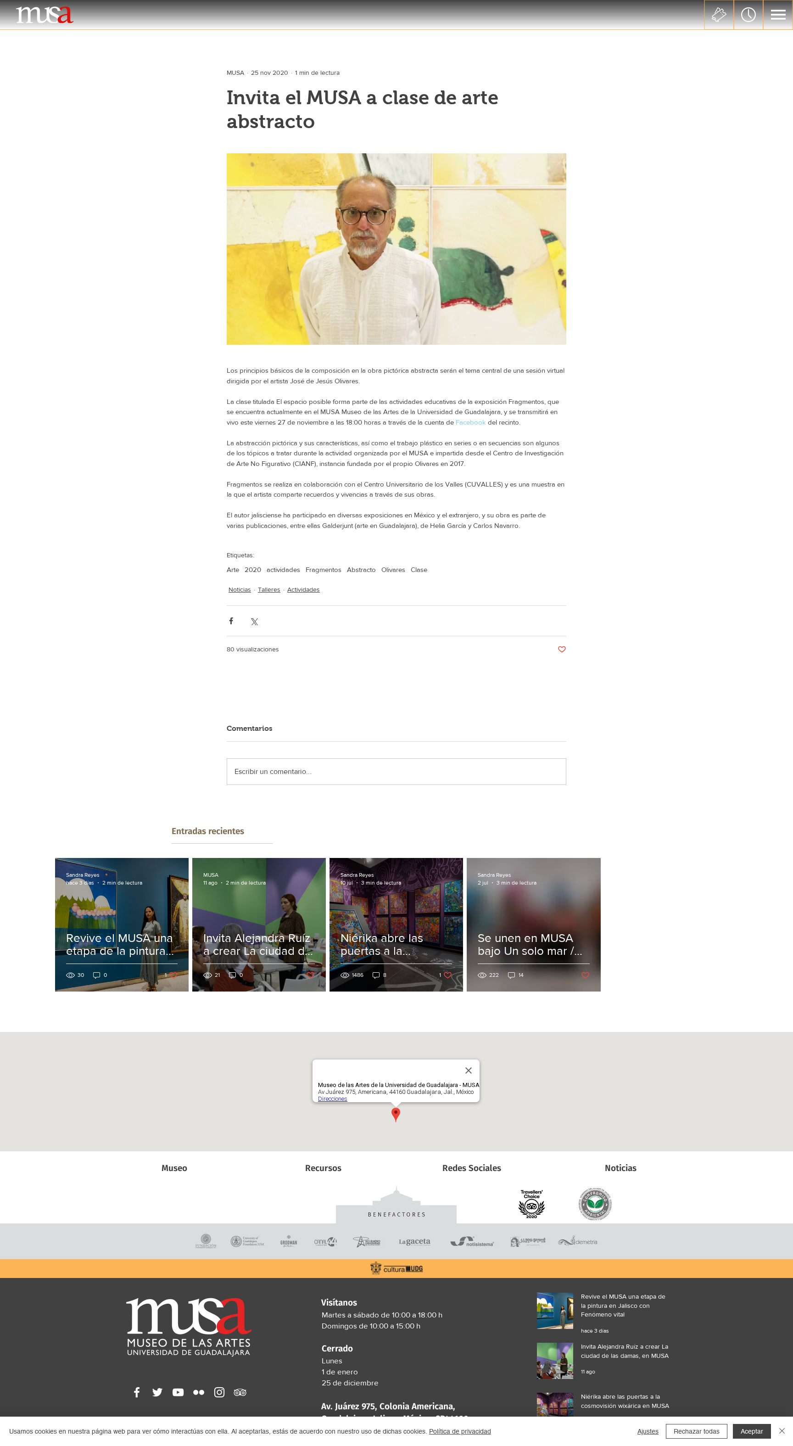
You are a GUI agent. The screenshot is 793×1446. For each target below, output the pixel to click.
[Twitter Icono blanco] (157, 1392)
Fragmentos (323, 569)
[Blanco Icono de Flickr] (199, 1392)
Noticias (240, 589)
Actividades (303, 589)
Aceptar (752, 1431)
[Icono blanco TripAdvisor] (240, 1392)
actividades (283, 569)
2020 (253, 569)
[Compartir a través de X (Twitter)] (253, 621)
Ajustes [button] (648, 1431)
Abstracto (361, 569)
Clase (419, 569)
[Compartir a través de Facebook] (231, 621)
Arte (233, 569)
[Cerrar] (781, 1431)
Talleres (269, 589)
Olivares (393, 569)
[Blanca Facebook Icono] (137, 1392)
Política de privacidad (460, 1431)
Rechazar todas (697, 1431)
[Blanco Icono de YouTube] (178, 1392)
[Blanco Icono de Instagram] (219, 1392)
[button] (778, 15)
